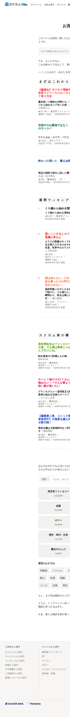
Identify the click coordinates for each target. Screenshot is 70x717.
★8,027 (49, 216)
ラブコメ (61, 301)
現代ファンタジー (54, 256)
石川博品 (50, 176)
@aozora (43, 359)
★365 (41, 179)
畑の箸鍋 (57, 298)
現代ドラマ (54, 140)
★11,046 (49, 301)
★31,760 (42, 111)
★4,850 (49, 254)
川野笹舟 (52, 250)
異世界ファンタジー (47, 365)
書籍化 (53, 179)
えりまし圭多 (48, 397)
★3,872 (42, 140)
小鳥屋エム (44, 107)
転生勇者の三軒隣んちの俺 (52, 356)
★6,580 (41, 434)
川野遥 (65, 137)
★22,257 (42, 401)
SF (61, 179)
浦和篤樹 (47, 430)
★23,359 (42, 362)
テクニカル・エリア (49, 137)
